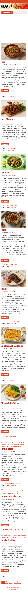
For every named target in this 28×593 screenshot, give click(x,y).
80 (15, 582)
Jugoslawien (7, 321)
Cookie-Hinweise (14, 589)
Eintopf (6, 575)
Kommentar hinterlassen (10, 96)
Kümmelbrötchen (7, 449)
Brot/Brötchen (7, 483)
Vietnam (15, 436)
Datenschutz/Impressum (14, 587)
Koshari (3, 230)
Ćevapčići (4, 289)
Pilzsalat (6, 205)
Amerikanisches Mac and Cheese (12, 346)
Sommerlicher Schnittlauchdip (11, 496)
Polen (5, 95)
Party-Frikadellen (7, 119)
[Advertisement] (14, 29)
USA (14, 379)
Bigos (3, 62)
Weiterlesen (5, 90)
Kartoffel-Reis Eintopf (8, 540)
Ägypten (6, 264)
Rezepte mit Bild (12, 95)
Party (5, 148)
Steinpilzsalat (5, 173)
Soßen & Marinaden (18, 529)
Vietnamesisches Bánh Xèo (10, 403)
